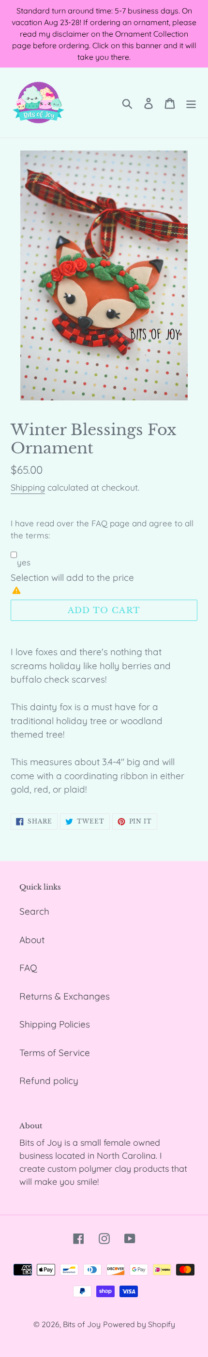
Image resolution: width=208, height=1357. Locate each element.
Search (34, 911)
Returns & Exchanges (64, 996)
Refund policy (48, 1080)
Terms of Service (54, 1052)
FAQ (28, 967)
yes (23, 562)
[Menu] (191, 102)
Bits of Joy (82, 1324)
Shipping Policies (54, 1024)
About (32, 940)
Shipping (28, 487)
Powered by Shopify (139, 1324)
